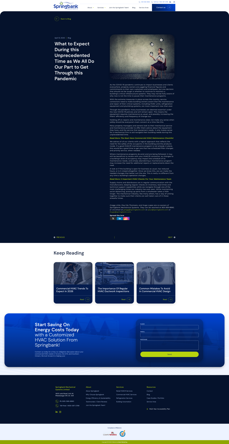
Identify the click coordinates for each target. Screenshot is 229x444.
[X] (113, 218)
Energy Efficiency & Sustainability (98, 398)
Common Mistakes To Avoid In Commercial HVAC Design (154, 290)
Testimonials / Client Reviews (96, 402)
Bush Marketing (123, 442)
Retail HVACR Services (124, 391)
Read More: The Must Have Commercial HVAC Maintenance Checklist (142, 138)
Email (142, 332)
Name (142, 324)
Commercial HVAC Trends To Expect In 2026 (72, 290)
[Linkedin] (120, 218)
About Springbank (92, 391)
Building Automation (123, 402)
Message (143, 339)
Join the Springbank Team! (119, 8)
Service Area (143, 8)
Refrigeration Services (124, 398)
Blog (133, 8)
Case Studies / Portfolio (155, 398)
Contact (150, 391)
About (89, 8)
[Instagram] (126, 218)
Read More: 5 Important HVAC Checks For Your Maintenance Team (140, 179)
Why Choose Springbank (95, 394)
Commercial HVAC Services (126, 394)
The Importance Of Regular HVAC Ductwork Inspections (113, 290)
